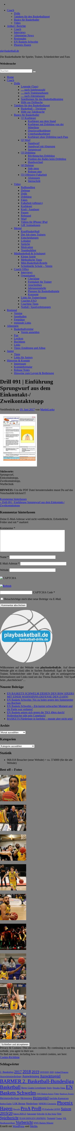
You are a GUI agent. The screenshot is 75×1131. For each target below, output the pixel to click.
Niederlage (32, 1103)
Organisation (28, 275)
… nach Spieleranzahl (33, 89)
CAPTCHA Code (43, 592)
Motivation (27, 247)
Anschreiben (35, 284)
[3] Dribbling (28, 152)
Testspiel (51, 1118)
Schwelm (40, 1114)
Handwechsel (35, 162)
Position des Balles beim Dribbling (47, 158)
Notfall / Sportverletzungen (36, 306)
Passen (24, 212)
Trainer (59, 1118)
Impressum (20, 363)
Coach (10, 10)
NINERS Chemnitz (47, 1103)
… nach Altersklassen (33, 95)
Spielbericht (9, 1118)
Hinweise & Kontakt (18, 360)
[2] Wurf (25, 140)
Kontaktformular (23, 366)
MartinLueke (47, 409)
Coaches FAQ (29, 300)
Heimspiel (41, 1098)
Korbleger (26, 206)
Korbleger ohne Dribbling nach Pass (48, 136)
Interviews (19, 32)
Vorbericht (24, 1122)
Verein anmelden (30, 332)
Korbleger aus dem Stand (42, 121)
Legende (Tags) (29, 86)
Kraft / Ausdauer (30, 209)
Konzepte (33, 294)
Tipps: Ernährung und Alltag (29, 347)
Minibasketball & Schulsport (29, 253)
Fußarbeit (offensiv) (32, 203)
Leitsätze (26, 240)
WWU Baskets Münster (43, 1123)
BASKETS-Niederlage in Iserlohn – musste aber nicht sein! (40, 718)
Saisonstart (31, 1114)
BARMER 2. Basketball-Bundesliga (37, 1081)
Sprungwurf (34, 149)
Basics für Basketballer (26, 19)
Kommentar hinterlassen (13, 499)
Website (4, 569)
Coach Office (21, 269)
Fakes (24, 199)
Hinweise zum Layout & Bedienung (34, 373)
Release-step (35, 171)
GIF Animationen (30, 225)
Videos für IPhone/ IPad (34, 221)
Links (17, 344)
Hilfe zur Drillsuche (32, 102)
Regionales (20, 38)
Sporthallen (20, 316)
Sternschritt (34, 181)
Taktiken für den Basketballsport (32, 16)
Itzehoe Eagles (6, 1104)
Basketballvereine (23, 329)
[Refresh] (5, 585)
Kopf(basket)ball (30, 231)
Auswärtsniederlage (10, 1076)
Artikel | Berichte (16, 25)
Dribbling (26, 196)
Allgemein (12, 325)
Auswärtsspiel (50, 1076)
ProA (26, 1108)
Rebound (26, 215)
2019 (35, 1071)
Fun (16, 335)
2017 (18, 1072)
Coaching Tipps (29, 303)
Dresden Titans (59, 1088)
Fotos (56, 1094)
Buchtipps (19, 341)
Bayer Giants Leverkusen (33, 1087)
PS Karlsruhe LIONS (51, 1109)
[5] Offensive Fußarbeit (34, 174)
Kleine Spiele (28, 256)
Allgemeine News (24, 35)
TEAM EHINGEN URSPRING (32, 1118)
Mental (18, 228)
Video (17, 22)
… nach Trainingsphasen (34, 92)
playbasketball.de (9, 50)
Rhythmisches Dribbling (41, 155)
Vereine (18, 313)
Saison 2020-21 (19, 1114)
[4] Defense (27, 165)
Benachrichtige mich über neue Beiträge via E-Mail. (32, 599)
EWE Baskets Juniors (45, 1094)
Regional (12, 310)
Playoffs (16, 1109)
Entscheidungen (30, 237)
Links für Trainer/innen (33, 297)
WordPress (18, 1126)
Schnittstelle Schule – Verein (36, 266)
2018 (26, 1071)
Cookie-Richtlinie (10, 1057)
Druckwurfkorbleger (39, 130)
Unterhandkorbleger (39, 133)
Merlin (33, 1126)
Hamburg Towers (67, 1094)
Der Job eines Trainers (33, 234)
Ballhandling (28, 187)
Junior (10, 351)
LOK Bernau (19, 1103)
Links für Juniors (23, 357)
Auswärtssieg (30, 1076)
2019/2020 (44, 1072)
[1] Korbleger (28, 118)
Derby (49, 1088)
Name (4, 557)
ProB (36, 1108)
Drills (17, 13)
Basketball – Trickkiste (33, 108)
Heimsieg (26, 1098)
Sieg (59, 1113)
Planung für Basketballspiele (43, 291)
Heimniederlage (10, 1098)
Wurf (24, 218)
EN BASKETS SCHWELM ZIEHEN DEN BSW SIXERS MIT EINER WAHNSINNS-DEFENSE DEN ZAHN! (40, 695)
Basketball (10, 1087)
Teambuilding (28, 250)
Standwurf (33, 143)
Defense (25, 190)
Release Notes (22, 369)
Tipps (17, 354)
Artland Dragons (61, 1072)
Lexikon (18, 338)
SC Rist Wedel (50, 1114)
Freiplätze (19, 319)
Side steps (33, 168)
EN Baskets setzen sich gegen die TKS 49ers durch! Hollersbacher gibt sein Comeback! (36, 714)
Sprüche (25, 244)
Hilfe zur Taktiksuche (33, 111)
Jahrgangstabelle (37, 288)
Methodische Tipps (31, 259)
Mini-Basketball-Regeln (34, 262)
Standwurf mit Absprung (41, 146)
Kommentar (7, 528)
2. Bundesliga (6, 1072)
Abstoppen (34, 177)
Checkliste (33, 278)
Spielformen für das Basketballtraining (42, 99)
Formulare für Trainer (40, 281)
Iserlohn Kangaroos (59, 1098)
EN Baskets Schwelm (26, 41)
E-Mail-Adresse (10, 563)
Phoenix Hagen (22, 44)
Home (10, 77)
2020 (52, 1072)
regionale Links (22, 322)
